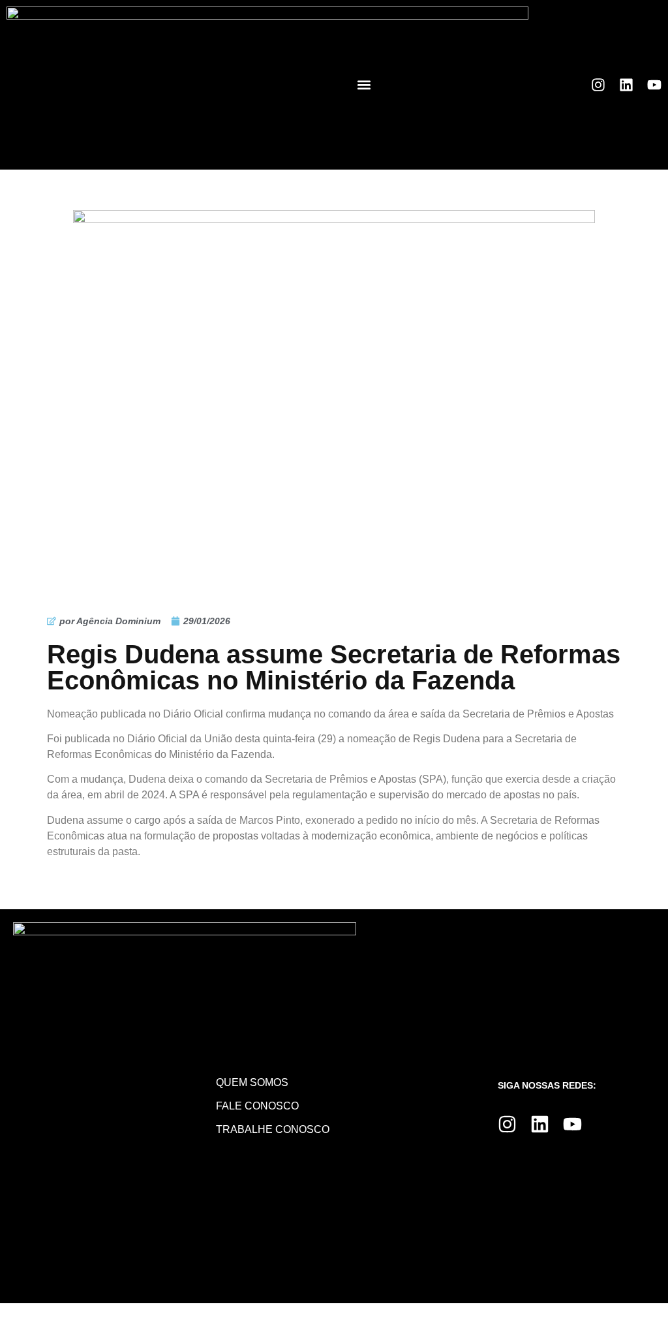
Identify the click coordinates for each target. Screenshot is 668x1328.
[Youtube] (654, 85)
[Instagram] (598, 85)
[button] (364, 85)
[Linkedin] (626, 85)
